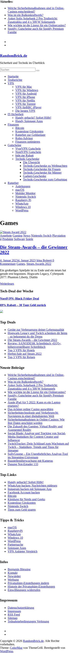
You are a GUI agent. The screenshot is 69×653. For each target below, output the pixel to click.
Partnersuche (15, 544)
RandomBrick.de (13, 56)
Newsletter (14, 576)
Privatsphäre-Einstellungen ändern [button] (28, 583)
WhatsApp (21, 203)
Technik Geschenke (27, 158)
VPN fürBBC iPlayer (28, 107)
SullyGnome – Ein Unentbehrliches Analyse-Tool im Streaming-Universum (38, 455)
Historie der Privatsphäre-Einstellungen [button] (31, 586)
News (26, 235)
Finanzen (13, 124)
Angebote (6, 235)
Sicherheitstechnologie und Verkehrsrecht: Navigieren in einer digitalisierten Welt (33, 414)
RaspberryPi (15, 530)
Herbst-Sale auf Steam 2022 (25, 353)
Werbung (13, 579)
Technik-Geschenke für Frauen (42, 169)
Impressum (14, 611)
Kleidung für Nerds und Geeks (26, 499)
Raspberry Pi (23, 200)
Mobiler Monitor (25, 193)
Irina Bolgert (44, 260)
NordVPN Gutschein (28, 152)
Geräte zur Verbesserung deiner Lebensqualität (36, 329)
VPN (11, 83)
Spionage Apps (17, 548)
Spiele (29, 239)
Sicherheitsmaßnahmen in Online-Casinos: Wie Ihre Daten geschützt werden (36, 421)
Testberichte (15, 79)
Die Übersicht (31, 162)
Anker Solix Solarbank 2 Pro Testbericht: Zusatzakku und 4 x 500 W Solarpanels (33, 20)
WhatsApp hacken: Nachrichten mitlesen (32, 485)
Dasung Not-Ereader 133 (23, 464)
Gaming (17, 235)
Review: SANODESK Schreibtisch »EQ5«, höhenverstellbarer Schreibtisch (34, 345)
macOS (19, 189)
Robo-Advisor (24, 138)
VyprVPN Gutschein (28, 148)
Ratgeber (13, 183)
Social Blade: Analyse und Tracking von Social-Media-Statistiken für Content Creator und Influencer (37, 437)
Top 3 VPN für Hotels (21, 350)
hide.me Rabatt (24, 155)
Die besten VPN (25, 110)
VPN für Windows (26, 90)
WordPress (21, 210)
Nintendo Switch (25, 196)
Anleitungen (22, 186)
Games (20, 263)
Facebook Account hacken (24, 492)
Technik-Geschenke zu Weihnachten (45, 165)
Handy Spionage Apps (29, 121)
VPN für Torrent (25, 104)
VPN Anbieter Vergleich (22, 551)
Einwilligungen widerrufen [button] (24, 590)
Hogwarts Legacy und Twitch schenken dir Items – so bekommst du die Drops (37, 334)
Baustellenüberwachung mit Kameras (30, 460)
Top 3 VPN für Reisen (21, 357)
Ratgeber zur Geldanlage (30, 134)
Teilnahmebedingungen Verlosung (28, 621)
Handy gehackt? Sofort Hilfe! (33, 117)
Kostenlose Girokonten (29, 131)
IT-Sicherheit (15, 114)
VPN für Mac (23, 86)
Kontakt (12, 572)
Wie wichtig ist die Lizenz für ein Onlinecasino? (37, 25)
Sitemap (12, 618)
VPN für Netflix (25, 100)
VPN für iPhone (25, 97)
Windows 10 (23, 207)
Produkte (7, 239)
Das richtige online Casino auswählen (30, 409)
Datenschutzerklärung (21, 607)
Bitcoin (19, 128)
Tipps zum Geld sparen (22, 509)
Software (19, 239)
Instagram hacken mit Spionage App (30, 489)
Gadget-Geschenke (34, 176)
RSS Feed (14, 614)
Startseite (13, 76)
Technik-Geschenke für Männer (42, 172)
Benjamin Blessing (19, 569)
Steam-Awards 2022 (38, 263)
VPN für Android (26, 93)
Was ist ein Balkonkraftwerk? (25, 15)
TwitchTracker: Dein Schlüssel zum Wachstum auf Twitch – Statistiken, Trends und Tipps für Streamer (38, 447)
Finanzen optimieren (27, 141)
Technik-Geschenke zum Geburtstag (45, 179)
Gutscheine (14, 145)
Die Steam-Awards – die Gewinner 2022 (32, 340)
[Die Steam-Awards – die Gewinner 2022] (13, 232)
